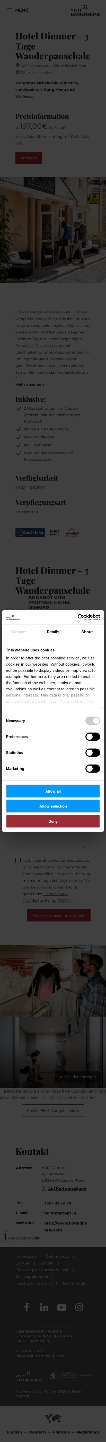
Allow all (53, 791)
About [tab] (87, 631)
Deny (53, 821)
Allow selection (53, 806)
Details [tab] (53, 631)
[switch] (92, 736)
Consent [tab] (19, 631)
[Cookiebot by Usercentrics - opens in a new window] (77, 617)
